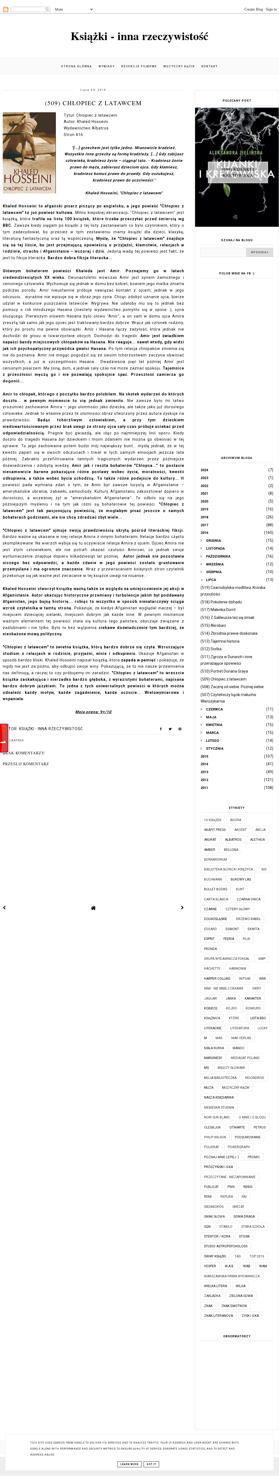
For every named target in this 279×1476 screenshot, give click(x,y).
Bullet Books (215, 889)
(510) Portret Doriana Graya (224, 671)
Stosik (244, 1236)
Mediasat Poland (245, 1058)
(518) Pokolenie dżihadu (221, 602)
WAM (263, 1266)
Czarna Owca (248, 899)
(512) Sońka (211, 649)
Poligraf (211, 1147)
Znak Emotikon (234, 1306)
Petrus (260, 1127)
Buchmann (213, 879)
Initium (244, 979)
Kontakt (209, 66)
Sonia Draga (244, 1216)
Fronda (210, 949)
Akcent (240, 830)
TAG (238, 1256)
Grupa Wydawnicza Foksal (227, 959)
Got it (151, 1464)
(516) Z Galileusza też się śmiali (227, 617)
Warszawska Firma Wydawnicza (232, 1276)
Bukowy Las (241, 879)
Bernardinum (215, 859)
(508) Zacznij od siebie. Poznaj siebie (232, 687)
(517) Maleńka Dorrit (218, 609)
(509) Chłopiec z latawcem (224, 679)
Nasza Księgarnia (219, 1097)
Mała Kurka (214, 1048)
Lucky (263, 1028)
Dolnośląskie (215, 919)
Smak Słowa (214, 1216)
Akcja (260, 830)
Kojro (231, 1008)
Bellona (231, 850)
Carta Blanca (216, 899)
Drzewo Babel (248, 919)
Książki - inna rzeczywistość (139, 35)
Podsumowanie (248, 1137)
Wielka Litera (215, 1286)
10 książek (212, 820)
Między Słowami (231, 1068)
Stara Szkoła (253, 1227)
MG (206, 1068)
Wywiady (107, 66)
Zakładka (212, 1296)
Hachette (212, 968)
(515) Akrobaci (213, 625)
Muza (208, 1088)
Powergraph (239, 1147)
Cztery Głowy (238, 909)
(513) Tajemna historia (220, 641)
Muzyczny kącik (179, 66)
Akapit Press (215, 830)
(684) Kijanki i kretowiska (238, 172)
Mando (238, 1048)
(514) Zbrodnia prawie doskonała (229, 633)
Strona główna (76, 66)
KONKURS (253, 1008)
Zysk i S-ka (250, 1316)
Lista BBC (258, 1018)
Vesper (210, 1266)
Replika (226, 1197)
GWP (261, 959)
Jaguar (210, 998)
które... (235, 1018)
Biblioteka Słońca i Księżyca (228, 869)
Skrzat (238, 1207)
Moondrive (254, 1078)
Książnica (212, 1018)
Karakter (253, 998)
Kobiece (210, 1008)
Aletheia (257, 840)
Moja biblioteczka (220, 1078)
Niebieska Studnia (219, 1107)
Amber (209, 850)
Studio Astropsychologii (225, 1246)
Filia (246, 939)
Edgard (210, 929)
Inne (262, 979)
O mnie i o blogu (252, 1117)
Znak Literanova (218, 1316)
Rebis (247, 1187)
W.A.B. (229, 1266)
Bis (264, 869)
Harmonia (237, 968)
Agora (235, 820)
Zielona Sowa (241, 1296)
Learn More (129, 1464)
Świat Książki (215, 1256)
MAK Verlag (241, 1038)
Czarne (210, 909)
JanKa (231, 998)
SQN (207, 1227)
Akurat (210, 840)
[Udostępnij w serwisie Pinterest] (180, 730)
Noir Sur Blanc (217, 1117)
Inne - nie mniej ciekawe (224, 988)
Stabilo (225, 1227)
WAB (246, 1266)
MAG (219, 1038)
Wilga (240, 1286)
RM (244, 1197)
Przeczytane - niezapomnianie (230, 1177)
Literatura (239, 1028)
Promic (254, 1157)
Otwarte (237, 1127)
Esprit (209, 939)
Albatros (15, 740)
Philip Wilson (215, 1137)
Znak (208, 1306)
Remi (208, 1197)
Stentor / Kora (217, 1236)
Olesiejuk (212, 1127)
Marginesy (213, 1058)
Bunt (240, 889)
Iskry (256, 988)
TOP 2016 (257, 1256)
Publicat (211, 1187)
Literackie (213, 1028)
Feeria (228, 939)
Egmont (232, 929)
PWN (231, 1187)
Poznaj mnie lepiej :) (221, 1157)
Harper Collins (217, 979)
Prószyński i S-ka (218, 1167)
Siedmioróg (214, 1207)
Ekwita (253, 929)
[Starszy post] (182, 908)
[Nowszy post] (4, 908)
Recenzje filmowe (139, 66)
